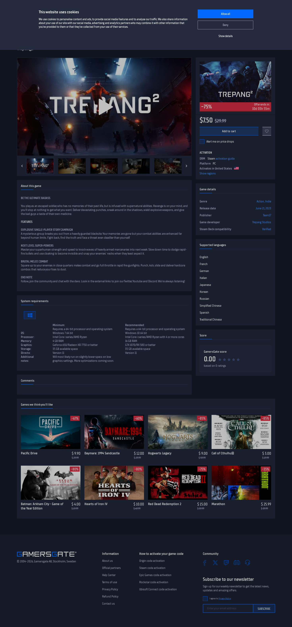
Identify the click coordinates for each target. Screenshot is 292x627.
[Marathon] (241, 483)
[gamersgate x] (215, 562)
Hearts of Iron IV (95, 504)
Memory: (26, 341)
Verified (266, 229)
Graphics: (26, 345)
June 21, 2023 (263, 208)
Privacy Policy (110, 589)
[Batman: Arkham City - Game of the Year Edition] (50, 483)
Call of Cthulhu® (223, 453)
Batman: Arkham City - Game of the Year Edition (42, 506)
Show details (226, 36)
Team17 (267, 215)
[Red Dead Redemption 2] (178, 483)
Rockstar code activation (153, 582)
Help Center (109, 575)
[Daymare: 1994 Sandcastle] (114, 432)
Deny (225, 25)
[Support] (247, 562)
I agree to (220, 598)
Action (260, 201)
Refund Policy (110, 596)
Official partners (111, 568)
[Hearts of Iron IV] (114, 483)
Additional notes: (27, 359)
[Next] (187, 166)
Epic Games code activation (155, 575)
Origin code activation (152, 561)
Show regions (208, 173)
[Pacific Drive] (50, 432)
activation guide (225, 159)
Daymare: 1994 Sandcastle (102, 453)
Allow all (225, 14)
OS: (22, 333)
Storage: (26, 349)
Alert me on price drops (220, 142)
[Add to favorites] (266, 131)
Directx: (25, 353)
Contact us (108, 604)
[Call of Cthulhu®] (241, 432)
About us (107, 561)
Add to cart (229, 131)
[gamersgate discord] (236, 563)
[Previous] (22, 166)
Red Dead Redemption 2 (164, 504)
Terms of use (109, 582)
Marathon (218, 504)
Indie (268, 201)
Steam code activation (152, 568)
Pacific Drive (29, 453)
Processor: (27, 337)
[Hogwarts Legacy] (178, 432)
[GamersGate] (46, 557)
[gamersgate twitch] (226, 562)
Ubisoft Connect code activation (158, 589)
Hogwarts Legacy (159, 453)
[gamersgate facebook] (204, 562)
